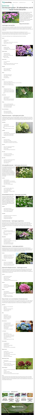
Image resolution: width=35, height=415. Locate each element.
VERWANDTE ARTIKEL (6, 391)
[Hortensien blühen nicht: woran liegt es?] (5, 395)
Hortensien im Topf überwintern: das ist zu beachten (17, 400)
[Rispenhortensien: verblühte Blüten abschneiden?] (30, 395)
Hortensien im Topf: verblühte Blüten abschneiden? (11, 400)
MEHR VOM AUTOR (14, 391)
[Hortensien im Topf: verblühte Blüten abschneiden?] (11, 395)
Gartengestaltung (22, 2)
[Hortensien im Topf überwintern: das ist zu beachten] (17, 395)
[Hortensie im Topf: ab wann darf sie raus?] (24, 395)
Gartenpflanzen (15, 2)
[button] (32, 2)
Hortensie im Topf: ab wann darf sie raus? (23, 399)
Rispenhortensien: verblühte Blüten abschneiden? (30, 400)
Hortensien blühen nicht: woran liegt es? (5, 399)
